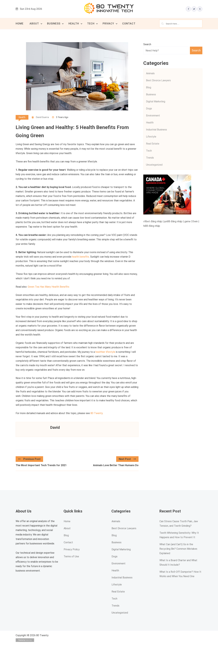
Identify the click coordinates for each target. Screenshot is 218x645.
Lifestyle (151, 136)
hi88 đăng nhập (151, 225)
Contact (128, 23)
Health (73, 23)
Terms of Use (71, 556)
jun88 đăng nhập (173, 221)
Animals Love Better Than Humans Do (116, 465)
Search (147, 44)
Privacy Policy (72, 549)
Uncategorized (154, 164)
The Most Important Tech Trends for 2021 (41, 465)
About (34, 23)
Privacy (108, 23)
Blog (148, 87)
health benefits (80, 256)
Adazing (28, 640)
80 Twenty (96, 413)
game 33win (191, 221)
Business (53, 23)
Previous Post (32, 459)
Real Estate (152, 143)
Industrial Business (156, 129)
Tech (90, 23)
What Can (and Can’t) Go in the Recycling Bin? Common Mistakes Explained (178, 549)
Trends (150, 157)
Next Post (125, 459)
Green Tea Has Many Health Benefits (48, 286)
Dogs (149, 108)
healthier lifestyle (105, 351)
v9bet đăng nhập (152, 221)
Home (19, 23)
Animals (150, 73)
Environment (153, 115)
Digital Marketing (155, 101)
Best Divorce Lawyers (158, 80)
